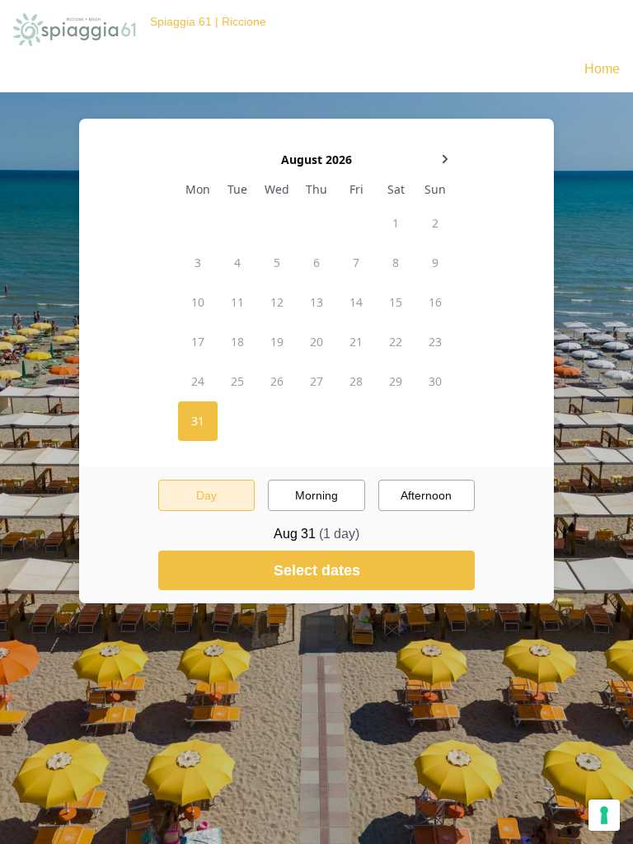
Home (602, 69)
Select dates (317, 570)
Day (206, 495)
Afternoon (426, 495)
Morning (316, 495)
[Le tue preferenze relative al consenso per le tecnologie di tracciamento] (604, 815)
